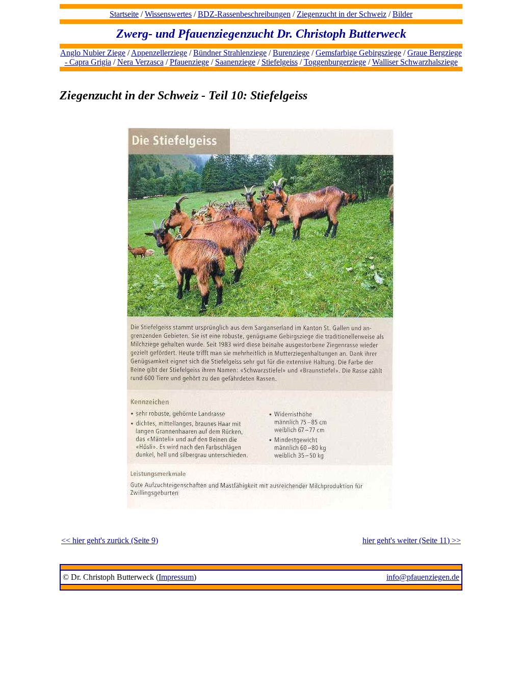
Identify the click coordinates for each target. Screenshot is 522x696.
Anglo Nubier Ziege (92, 52)
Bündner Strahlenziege (230, 52)
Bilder (402, 14)
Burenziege (291, 52)
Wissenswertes (168, 14)
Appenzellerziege (159, 52)
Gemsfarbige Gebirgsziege (358, 52)
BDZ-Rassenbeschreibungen (244, 14)
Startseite (124, 14)
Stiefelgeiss (280, 62)
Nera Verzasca (140, 62)
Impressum (176, 577)
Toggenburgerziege (335, 62)
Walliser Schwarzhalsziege (415, 62)
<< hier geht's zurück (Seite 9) (109, 540)
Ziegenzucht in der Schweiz (341, 14)
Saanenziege (235, 62)
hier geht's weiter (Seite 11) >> (411, 540)
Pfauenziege (189, 62)
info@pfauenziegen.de (422, 577)
